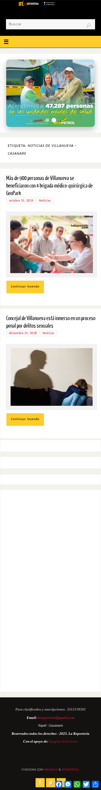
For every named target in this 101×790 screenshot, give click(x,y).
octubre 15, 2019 (21, 200)
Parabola (51, 769)
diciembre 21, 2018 (23, 333)
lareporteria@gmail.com (56, 718)
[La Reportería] (40, 782)
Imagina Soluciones (63, 741)
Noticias (45, 200)
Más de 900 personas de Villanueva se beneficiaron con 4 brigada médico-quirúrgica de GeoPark (49, 185)
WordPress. (71, 769)
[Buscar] (88, 25)
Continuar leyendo (25, 286)
